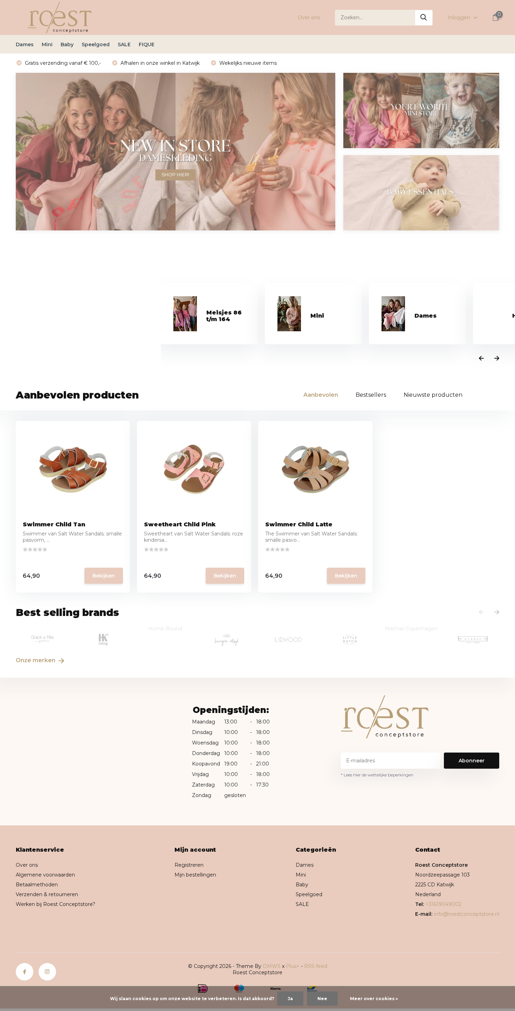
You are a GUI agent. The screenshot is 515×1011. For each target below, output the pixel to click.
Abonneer (472, 760)
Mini (47, 44)
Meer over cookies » (374, 998)
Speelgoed (96, 44)
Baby (67, 44)
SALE (124, 44)
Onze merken (36, 660)
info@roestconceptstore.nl (466, 914)
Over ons (309, 17)
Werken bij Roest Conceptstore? (55, 904)
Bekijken (103, 576)
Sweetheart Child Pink (179, 524)
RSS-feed (315, 966)
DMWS (272, 966)
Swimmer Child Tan (54, 524)
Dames (25, 44)
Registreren (189, 865)
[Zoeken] (424, 18)
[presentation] (481, 358)
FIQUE (146, 44)
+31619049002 (443, 904)
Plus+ (293, 966)
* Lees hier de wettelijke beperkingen (377, 774)
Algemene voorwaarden (45, 875)
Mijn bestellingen (195, 875)
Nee (322, 998)
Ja (290, 998)
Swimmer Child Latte (298, 524)
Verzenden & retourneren (47, 894)
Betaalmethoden (37, 884)
